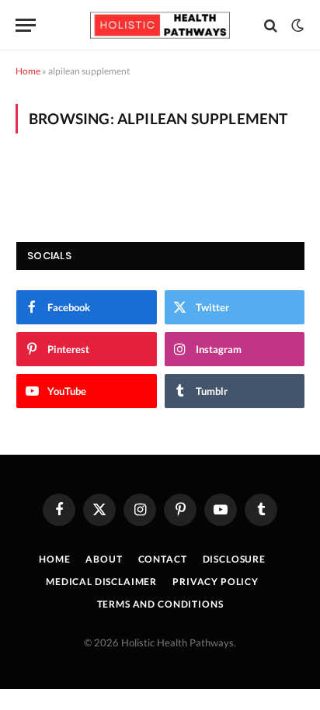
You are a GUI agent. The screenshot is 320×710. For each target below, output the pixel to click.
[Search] (270, 25)
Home (28, 71)
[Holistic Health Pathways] (160, 25)
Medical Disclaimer (101, 581)
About (103, 559)
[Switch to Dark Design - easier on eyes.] (295, 26)
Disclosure (234, 559)
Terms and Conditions (160, 604)
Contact (162, 559)
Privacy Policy (215, 581)
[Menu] (26, 25)
